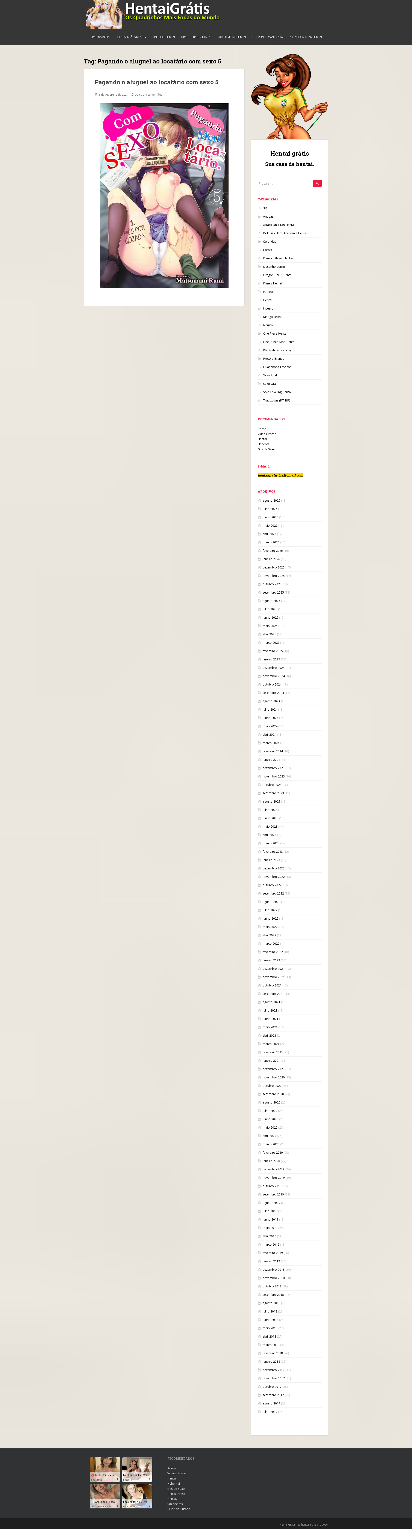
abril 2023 (269, 835)
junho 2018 (270, 1320)
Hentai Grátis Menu (130, 37)
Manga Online (272, 317)
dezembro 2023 (274, 768)
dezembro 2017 (274, 1370)
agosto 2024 (271, 701)
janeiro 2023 (271, 860)
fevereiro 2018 (273, 1353)
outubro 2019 (272, 1186)
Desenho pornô (274, 267)
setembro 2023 (273, 793)
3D (265, 208)
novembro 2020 (274, 1077)
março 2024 (271, 743)
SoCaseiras (175, 1504)
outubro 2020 (272, 1086)
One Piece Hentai (164, 37)
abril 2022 (269, 935)
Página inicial (101, 37)
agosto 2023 (271, 801)
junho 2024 (270, 718)
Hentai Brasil (176, 1494)
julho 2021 (270, 1010)
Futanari (268, 292)
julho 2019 (270, 1211)
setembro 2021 (273, 994)
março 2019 (271, 1244)
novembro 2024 (274, 676)
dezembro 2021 (274, 969)
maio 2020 (270, 1127)
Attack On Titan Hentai (306, 37)
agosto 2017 (271, 1403)
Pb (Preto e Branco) (277, 350)
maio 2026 (270, 525)
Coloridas (269, 241)
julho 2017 (270, 1412)
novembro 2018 (274, 1278)
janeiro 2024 (271, 760)
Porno (262, 429)
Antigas (268, 216)
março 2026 (271, 542)
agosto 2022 (271, 902)
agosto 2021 (271, 1002)
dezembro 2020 (274, 1069)
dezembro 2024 (274, 668)
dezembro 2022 (274, 868)
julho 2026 (270, 509)
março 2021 (271, 1044)
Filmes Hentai (272, 283)
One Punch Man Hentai (267, 37)
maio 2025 (270, 626)
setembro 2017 (273, 1395)
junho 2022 (270, 918)
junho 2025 (270, 617)
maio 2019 (270, 1228)
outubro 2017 (272, 1387)
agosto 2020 (271, 1102)
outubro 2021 (272, 985)
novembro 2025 (274, 576)
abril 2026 (269, 534)
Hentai (267, 300)
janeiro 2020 (271, 1161)
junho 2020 (270, 1119)
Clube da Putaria (178, 1509)
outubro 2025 (272, 584)
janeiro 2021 (271, 1060)
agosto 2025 (271, 601)
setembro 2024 (273, 693)
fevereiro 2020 (273, 1152)
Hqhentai (264, 444)
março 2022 (271, 943)
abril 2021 (269, 1035)
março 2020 (271, 1144)
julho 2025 (270, 609)
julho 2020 (270, 1111)
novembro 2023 (274, 776)
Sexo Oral (270, 384)
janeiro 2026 (271, 559)
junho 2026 (270, 517)
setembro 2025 (273, 592)
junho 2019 (270, 1219)
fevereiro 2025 (273, 651)
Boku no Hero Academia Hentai (285, 233)
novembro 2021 (274, 977)
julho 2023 (270, 810)
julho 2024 (270, 709)
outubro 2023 (272, 785)
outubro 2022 (272, 885)
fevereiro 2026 (273, 551)
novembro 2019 (274, 1178)
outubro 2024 (272, 684)
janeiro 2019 (271, 1261)
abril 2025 (269, 634)
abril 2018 (269, 1336)
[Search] (317, 183)
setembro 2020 (273, 1094)
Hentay (172, 1499)
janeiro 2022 (271, 960)
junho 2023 (270, 818)
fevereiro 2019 (273, 1253)
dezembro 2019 (274, 1169)
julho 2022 (270, 910)
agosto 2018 (271, 1303)
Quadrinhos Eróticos (277, 367)
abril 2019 (269, 1236)
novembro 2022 (274, 877)
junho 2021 (270, 1019)
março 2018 (271, 1345)
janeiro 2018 (271, 1361)
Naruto (268, 325)
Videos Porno (267, 434)
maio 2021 (270, 1027)
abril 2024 (269, 734)
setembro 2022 (273, 893)
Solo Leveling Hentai (232, 37)
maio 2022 (270, 927)
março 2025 (271, 642)
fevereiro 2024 (273, 751)
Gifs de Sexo (266, 449)
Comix (267, 250)
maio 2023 (270, 826)
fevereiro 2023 (273, 851)
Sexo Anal (270, 375)
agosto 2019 (271, 1203)
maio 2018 (270, 1328)
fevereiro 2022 (273, 952)
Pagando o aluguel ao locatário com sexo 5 (156, 82)
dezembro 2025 (274, 567)
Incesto (268, 308)
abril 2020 (269, 1136)
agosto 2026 (271, 500)
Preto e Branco (273, 358)
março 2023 (271, 843)
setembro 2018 (273, 1295)
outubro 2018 (272, 1286)
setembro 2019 (273, 1194)
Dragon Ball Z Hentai (196, 37)
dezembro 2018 (274, 1269)
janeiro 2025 (271, 659)
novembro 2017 (274, 1378)
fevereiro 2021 (273, 1052)
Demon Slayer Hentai (278, 258)
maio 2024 (270, 726)
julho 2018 (270, 1311)
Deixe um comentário (148, 94)
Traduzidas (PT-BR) (276, 400)
